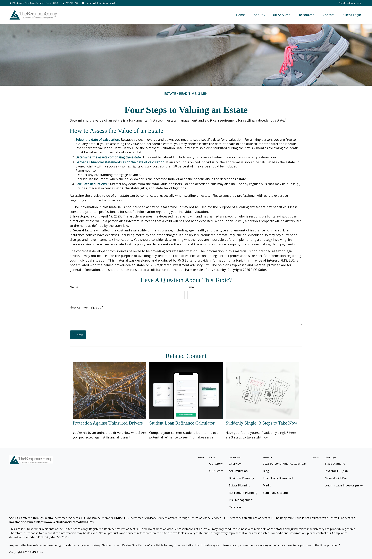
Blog (266, 471)
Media (267, 485)
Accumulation (238, 471)
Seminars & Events (276, 493)
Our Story (216, 464)
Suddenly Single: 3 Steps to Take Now (261, 423)
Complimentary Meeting (350, 3)
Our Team (216, 471)
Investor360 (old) (336, 471)
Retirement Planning (243, 493)
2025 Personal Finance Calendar (284, 464)
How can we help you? (86, 307)
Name (74, 287)
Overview (235, 464)
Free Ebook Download (278, 478)
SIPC (125, 518)
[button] (240, 14)
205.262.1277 (72, 3)
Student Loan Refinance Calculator (182, 423)
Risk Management (241, 500)
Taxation (235, 507)
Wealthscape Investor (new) (344, 485)
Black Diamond (335, 464)
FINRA (118, 518)
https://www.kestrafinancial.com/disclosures (65, 522)
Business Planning (241, 478)
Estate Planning (239, 485)
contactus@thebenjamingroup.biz (101, 3)
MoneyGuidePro (336, 478)
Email (191, 287)
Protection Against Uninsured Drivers (108, 423)
